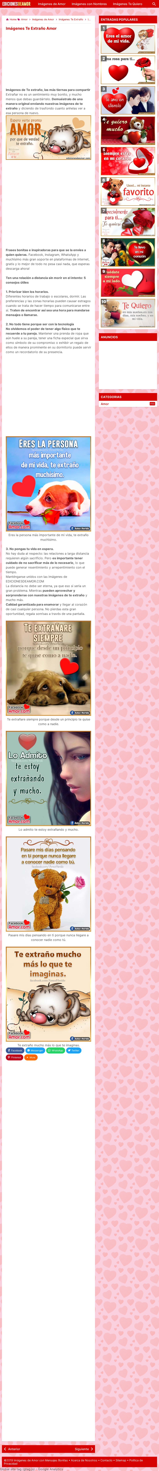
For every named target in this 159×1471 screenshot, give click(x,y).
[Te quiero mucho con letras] (128, 130)
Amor (105, 404)
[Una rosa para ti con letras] (128, 70)
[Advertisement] (48, 59)
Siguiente (82, 1449)
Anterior (14, 1449)
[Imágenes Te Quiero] (128, 313)
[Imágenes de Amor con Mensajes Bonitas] (16, 6)
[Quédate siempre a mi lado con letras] (128, 283)
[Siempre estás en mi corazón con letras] (128, 161)
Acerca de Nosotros (84, 1460)
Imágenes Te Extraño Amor (31, 28)
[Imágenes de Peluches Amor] (128, 191)
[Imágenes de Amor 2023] (128, 252)
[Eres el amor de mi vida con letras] (128, 39)
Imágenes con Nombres (89, 4)
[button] (31, 1057)
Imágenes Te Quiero (127, 4)
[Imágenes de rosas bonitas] (128, 222)
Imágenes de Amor (52, 4)
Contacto (106, 1460)
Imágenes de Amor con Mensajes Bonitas (41, 1460)
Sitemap (121, 1460)
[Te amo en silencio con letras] (128, 100)
